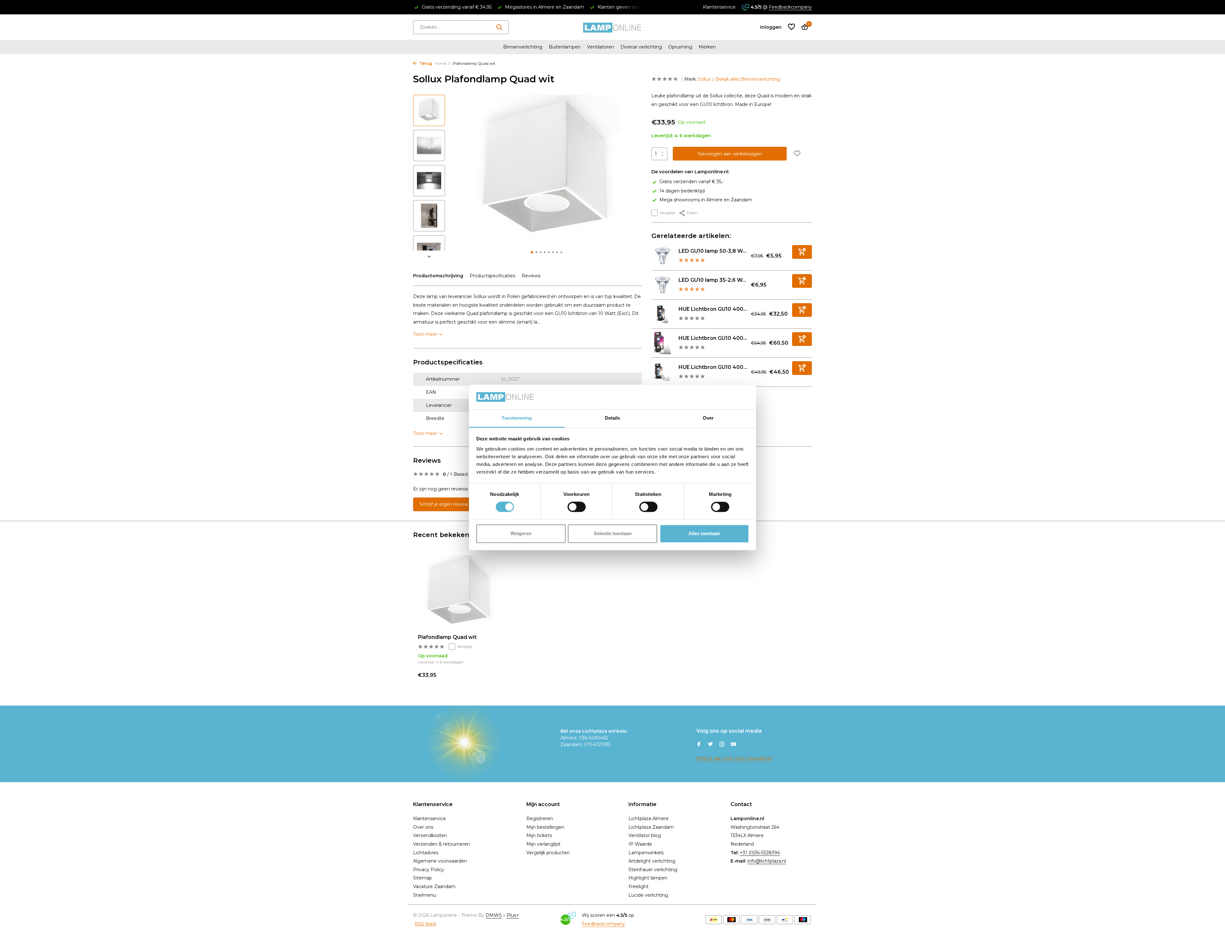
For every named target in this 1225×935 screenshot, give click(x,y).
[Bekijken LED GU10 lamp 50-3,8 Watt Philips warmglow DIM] (662, 256)
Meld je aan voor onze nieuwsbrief (734, 758)
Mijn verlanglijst (543, 844)
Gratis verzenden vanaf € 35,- (691, 181)
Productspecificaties (492, 276)
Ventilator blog (644, 835)
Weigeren (520, 533)
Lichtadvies (425, 853)
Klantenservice (719, 7)
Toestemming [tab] (516, 418)
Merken (707, 47)
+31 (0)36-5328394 (760, 853)
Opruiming (680, 47)
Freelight (638, 886)
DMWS (494, 915)
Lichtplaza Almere (648, 818)
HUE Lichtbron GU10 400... (713, 309)
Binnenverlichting (522, 47)
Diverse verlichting (641, 47)
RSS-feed (425, 924)
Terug (425, 63)
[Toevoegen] (802, 252)
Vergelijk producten (548, 853)
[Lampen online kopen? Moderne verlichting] (612, 27)
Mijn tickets (539, 835)
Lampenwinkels (646, 853)
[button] (532, 252)
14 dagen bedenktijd (682, 191)
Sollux (704, 79)
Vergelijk (667, 212)
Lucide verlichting (648, 895)
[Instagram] (721, 745)
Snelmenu (424, 895)
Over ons (423, 827)
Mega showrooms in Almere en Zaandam (705, 200)
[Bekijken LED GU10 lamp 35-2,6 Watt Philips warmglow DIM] (662, 285)
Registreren (539, 818)
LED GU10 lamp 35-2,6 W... (712, 280)
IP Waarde (640, 844)
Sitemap (422, 878)
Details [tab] (612, 418)
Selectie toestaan (613, 533)
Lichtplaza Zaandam (651, 827)
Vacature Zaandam (434, 886)
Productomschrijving (438, 276)
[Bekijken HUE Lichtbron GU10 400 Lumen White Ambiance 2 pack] (662, 372)
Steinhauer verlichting (652, 869)
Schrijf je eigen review (443, 504)
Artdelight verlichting (651, 861)
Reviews (531, 276)
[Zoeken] (499, 27)
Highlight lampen (647, 878)
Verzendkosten (430, 835)
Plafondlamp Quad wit (447, 637)
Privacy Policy (428, 869)
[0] (803, 27)
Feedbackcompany (790, 7)
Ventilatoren (600, 47)
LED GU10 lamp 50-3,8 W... (712, 251)
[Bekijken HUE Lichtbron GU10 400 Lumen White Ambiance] (662, 314)
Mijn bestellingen (545, 827)
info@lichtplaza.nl (766, 861)
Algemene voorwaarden (440, 861)
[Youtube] (733, 745)
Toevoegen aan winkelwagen (729, 154)
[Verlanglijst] (791, 27)
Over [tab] (708, 418)
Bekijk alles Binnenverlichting (748, 79)
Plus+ (513, 915)
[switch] (577, 507)
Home (440, 63)
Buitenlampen (565, 47)
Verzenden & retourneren (441, 844)
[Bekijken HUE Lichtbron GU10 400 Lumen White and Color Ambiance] (662, 343)
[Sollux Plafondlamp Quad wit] (459, 592)
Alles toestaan (704, 533)
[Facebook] (699, 745)
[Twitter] (710, 745)
